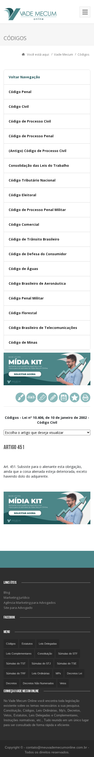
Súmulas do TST (16, 663)
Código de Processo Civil (30, 121)
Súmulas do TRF (16, 673)
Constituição (45, 653)
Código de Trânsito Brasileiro (34, 239)
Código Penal (20, 91)
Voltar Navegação (24, 77)
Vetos (63, 683)
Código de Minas (23, 342)
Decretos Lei (74, 673)
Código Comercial (24, 224)
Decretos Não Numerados (38, 683)
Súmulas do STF (68, 653)
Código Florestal (23, 313)
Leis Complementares (19, 653)
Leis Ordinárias (41, 673)
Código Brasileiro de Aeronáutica (37, 283)
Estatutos (27, 643)
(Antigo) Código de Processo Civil (37, 150)
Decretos (11, 683)
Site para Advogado (18, 607)
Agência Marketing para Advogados (30, 602)
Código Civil (19, 106)
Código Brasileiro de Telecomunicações (43, 327)
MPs (58, 673)
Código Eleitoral (22, 195)
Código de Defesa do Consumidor (38, 254)
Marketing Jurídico (17, 597)
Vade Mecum (63, 54)
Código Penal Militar (26, 298)
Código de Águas (23, 268)
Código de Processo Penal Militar (37, 209)
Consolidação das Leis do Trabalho (39, 165)
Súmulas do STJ (41, 663)
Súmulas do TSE (66, 663)
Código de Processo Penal (31, 136)
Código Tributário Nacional (32, 180)
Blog (7, 592)
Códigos (83, 54)
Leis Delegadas (48, 643)
